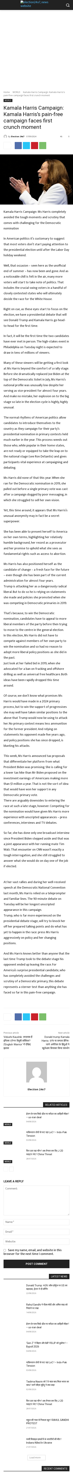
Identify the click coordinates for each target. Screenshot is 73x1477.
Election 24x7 (17, 136)
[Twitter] (26, 145)
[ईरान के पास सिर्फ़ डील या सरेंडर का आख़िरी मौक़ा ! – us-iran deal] (13, 1119)
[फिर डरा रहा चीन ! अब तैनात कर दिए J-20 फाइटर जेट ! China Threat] (13, 1156)
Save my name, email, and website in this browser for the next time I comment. (33, 1252)
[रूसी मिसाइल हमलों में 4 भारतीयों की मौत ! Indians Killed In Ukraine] (13, 1444)
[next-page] (11, 1169)
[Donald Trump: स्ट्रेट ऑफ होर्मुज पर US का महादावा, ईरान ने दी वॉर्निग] (13, 1291)
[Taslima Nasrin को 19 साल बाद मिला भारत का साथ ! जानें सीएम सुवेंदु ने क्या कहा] (13, 1387)
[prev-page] (6, 1169)
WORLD (16, 92)
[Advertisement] (36, 48)
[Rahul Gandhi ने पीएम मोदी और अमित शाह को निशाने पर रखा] (13, 1310)
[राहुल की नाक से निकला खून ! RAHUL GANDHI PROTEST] (13, 1425)
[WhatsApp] (42, 145)
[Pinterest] (34, 145)
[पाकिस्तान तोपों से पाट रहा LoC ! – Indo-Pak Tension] (13, 1137)
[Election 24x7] (6, 136)
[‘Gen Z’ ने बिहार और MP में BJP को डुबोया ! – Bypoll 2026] (13, 1348)
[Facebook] (18, 145)
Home (7, 92)
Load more (35, 1457)
